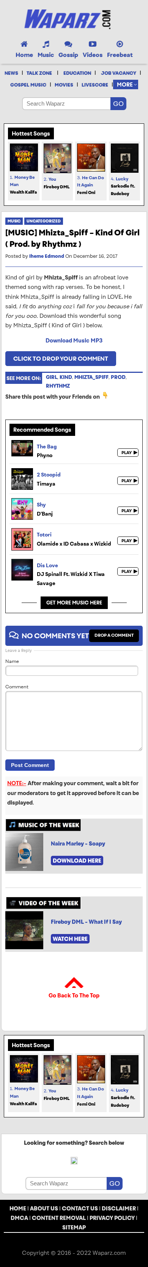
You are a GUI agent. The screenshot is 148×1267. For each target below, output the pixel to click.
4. (123, 186)
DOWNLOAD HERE (77, 860)
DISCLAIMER (119, 1208)
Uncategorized (44, 221)
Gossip (68, 55)
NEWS (11, 73)
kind (66, 377)
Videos (92, 55)
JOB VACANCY (118, 73)
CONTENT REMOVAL (59, 1217)
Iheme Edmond (46, 256)
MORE (125, 84)
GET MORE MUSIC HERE (74, 603)
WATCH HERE (70, 938)
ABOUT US (44, 1208)
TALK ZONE (39, 73)
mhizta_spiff (91, 377)
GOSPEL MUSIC (28, 85)
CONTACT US (80, 1208)
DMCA (19, 1217)
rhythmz (58, 386)
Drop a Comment (114, 635)
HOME (17, 1208)
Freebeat (120, 55)
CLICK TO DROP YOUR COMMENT (60, 359)
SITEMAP (74, 1227)
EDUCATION (77, 73)
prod (118, 377)
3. (90, 185)
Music (46, 55)
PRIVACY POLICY (112, 1217)
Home (24, 55)
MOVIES (64, 85)
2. (56, 183)
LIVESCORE (95, 85)
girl (51, 377)
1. (23, 185)
